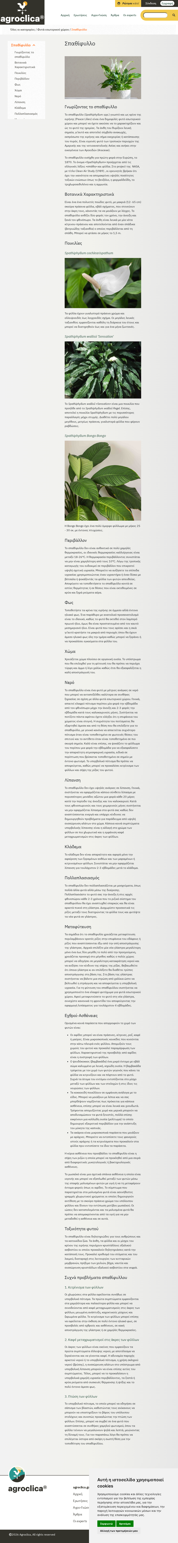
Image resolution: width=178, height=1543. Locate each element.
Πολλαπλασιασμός (26, 113)
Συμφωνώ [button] (106, 1523)
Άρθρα (115, 15)
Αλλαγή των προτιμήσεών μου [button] (119, 1530)
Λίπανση (20, 102)
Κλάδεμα (20, 107)
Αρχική (65, 15)
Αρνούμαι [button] (125, 1523)
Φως (18, 84)
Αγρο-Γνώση (99, 15)
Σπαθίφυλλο (79, 29)
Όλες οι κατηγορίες (22, 29)
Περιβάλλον (22, 78)
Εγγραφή (167, 3)
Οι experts (129, 15)
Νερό (18, 96)
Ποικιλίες (20, 73)
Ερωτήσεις (80, 15)
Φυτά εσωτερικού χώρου (53, 29)
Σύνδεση (150, 3)
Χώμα (18, 90)
